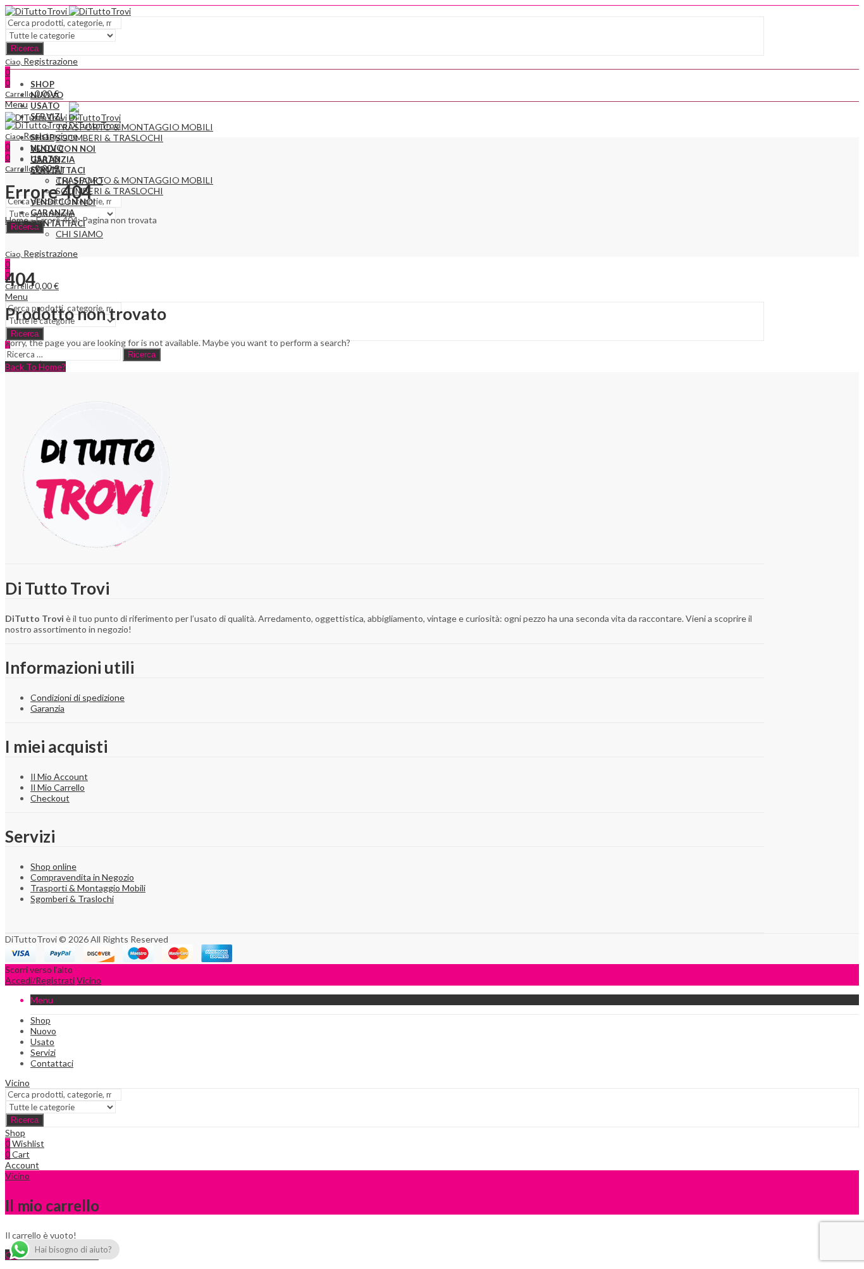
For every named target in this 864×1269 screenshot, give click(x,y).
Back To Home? (35, 366)
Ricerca (25, 48)
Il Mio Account (59, 776)
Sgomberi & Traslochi (72, 898)
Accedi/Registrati (40, 980)
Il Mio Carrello (57, 787)
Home (16, 219)
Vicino (89, 980)
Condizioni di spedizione (77, 697)
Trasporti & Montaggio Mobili (87, 887)
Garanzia (47, 708)
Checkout (50, 798)
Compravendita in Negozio (82, 877)
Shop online (53, 866)
